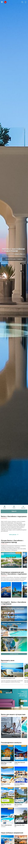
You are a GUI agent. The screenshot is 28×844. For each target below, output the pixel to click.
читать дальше (13, 534)
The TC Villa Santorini (6, 825)
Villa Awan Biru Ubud (19, 825)
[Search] (22, 2)
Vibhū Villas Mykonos (6, 804)
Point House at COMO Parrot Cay (6, 763)
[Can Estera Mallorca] (20, 775)
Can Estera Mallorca (19, 784)
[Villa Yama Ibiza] (20, 795)
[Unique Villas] (5, 2)
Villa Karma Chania (5, 784)
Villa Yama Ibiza (18, 804)
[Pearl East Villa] (11, 560)
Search (14, 511)
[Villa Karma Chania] (7, 775)
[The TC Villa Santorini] (7, 816)
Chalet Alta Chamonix (19, 762)
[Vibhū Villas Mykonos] (7, 795)
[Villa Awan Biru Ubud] (20, 816)
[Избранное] (2, 554)
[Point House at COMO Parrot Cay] (7, 753)
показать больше (14, 653)
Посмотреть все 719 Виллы (14, 259)
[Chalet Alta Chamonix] (20, 753)
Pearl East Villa (7, 565)
